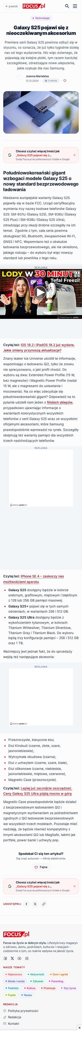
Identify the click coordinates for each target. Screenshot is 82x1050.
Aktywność (37, 974)
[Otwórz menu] (75, 6)
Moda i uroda (16, 981)
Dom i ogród (60, 974)
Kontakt (13, 1023)
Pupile (12, 995)
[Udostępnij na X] (35, 904)
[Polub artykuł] (64, 80)
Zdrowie (38, 981)
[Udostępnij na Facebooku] (26, 904)
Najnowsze (15, 974)
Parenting (57, 981)
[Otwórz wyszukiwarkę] (67, 6)
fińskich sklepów (59, 402)
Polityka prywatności (23, 1011)
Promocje (49, 988)
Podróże (13, 988)
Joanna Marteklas (37, 76)
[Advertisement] (41, 476)
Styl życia (70, 988)
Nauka (28, 995)
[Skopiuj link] (43, 904)
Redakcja (14, 1017)
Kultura (31, 988)
